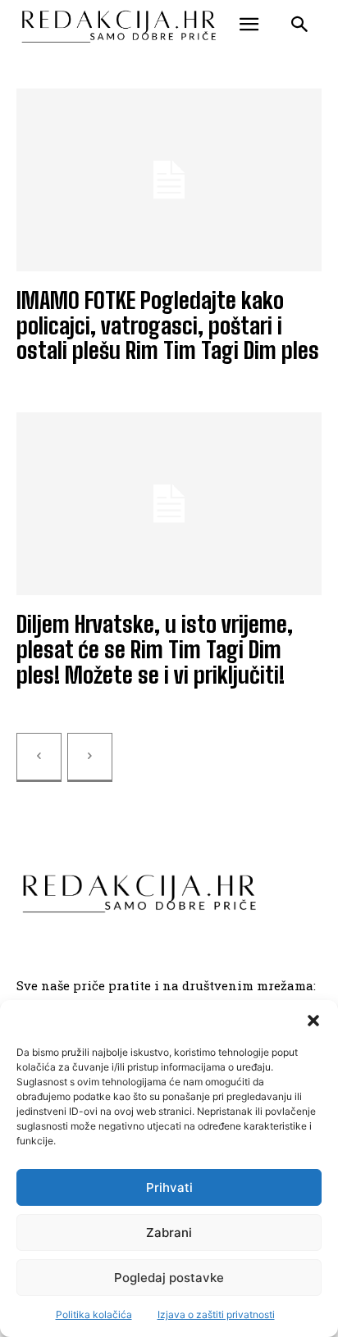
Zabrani (169, 1232)
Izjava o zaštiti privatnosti (216, 1314)
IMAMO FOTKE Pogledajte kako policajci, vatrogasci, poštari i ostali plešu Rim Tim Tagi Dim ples (167, 325)
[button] (313, 1020)
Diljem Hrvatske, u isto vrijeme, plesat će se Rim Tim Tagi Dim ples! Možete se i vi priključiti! (154, 649)
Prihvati (169, 1187)
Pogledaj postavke (169, 1277)
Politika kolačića (94, 1314)
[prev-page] (39, 757)
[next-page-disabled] (89, 757)
